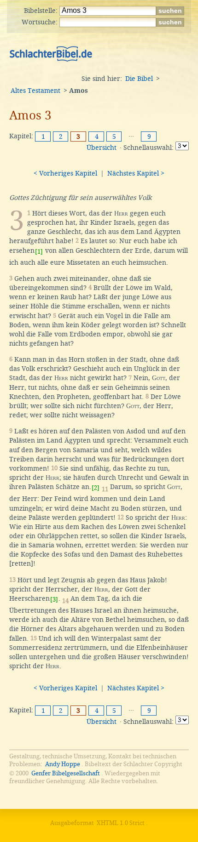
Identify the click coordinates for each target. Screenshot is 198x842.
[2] (95, 487)
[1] (39, 251)
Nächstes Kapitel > (135, 173)
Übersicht (101, 147)
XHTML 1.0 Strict (121, 822)
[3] (54, 599)
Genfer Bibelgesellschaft (65, 773)
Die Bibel (139, 78)
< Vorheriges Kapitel (65, 173)
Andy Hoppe (62, 764)
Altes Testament (35, 90)
